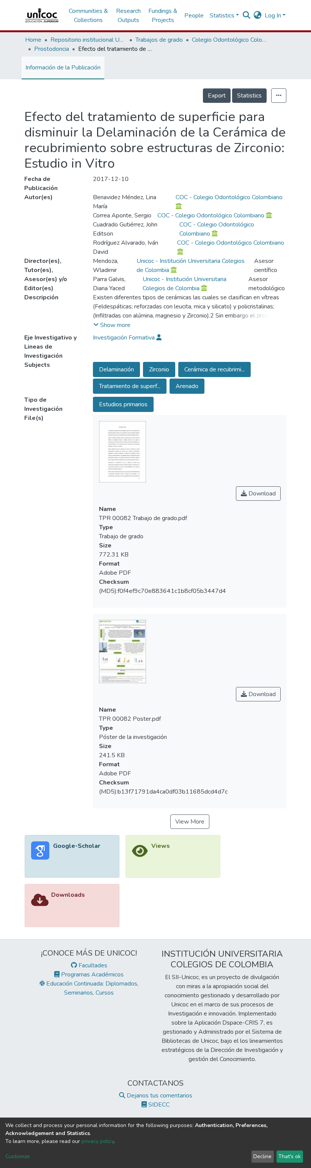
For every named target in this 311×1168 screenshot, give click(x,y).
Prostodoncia (51, 49)
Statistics (249, 95)
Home (33, 40)
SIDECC (158, 1104)
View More (189, 821)
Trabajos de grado (159, 40)
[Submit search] (246, 15)
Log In (273, 15)
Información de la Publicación (63, 67)
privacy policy (98, 1141)
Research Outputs (128, 15)
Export (217, 95)
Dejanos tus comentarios (158, 1095)
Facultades (92, 965)
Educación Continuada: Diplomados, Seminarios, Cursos (91, 988)
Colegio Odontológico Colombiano (230, 40)
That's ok (289, 1156)
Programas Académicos (92, 974)
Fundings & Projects (162, 15)
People (194, 15)
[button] (257, 15)
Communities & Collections (88, 15)
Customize (17, 1156)
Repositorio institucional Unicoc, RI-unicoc (88, 40)
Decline (262, 1156)
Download (261, 493)
